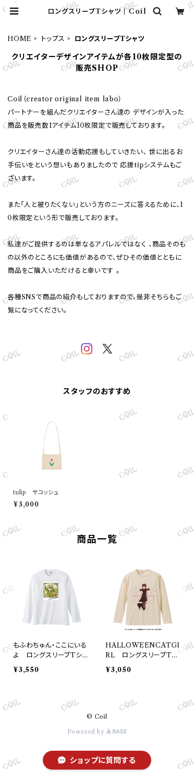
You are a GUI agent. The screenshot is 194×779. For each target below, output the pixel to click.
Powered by (86, 731)
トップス (53, 38)
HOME (20, 38)
